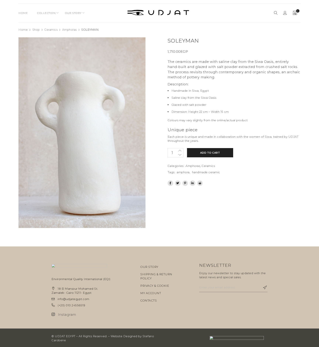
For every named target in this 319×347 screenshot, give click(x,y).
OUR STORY (149, 267)
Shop (36, 29)
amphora (183, 172)
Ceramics (51, 29)
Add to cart (210, 152)
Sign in (285, 13)
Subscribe (262, 287)
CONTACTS (148, 300)
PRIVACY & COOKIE (154, 285)
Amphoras (69, 29)
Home (23, 29)
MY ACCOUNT (150, 293)
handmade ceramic (206, 172)
